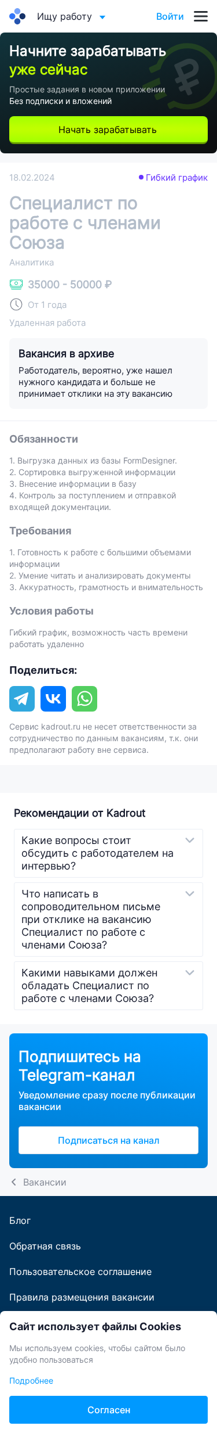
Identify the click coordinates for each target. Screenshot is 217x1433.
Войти (170, 16)
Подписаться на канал (109, 1140)
